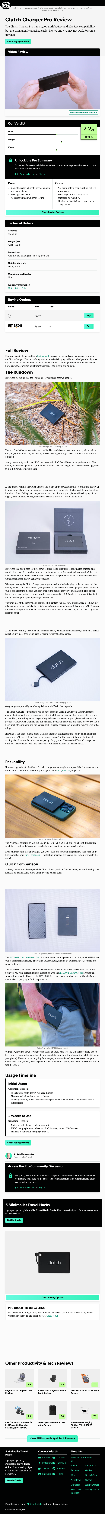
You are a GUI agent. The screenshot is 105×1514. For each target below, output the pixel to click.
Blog (73, 1475)
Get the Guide (14, 1220)
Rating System (92, 1484)
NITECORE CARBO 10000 (71, 972)
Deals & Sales (91, 1475)
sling (58, 770)
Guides (88, 1470)
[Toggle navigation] (102, 3)
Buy (89, 316)
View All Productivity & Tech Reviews (52, 1438)
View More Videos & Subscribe (83, 112)
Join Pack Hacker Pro (25, 174)
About (74, 1465)
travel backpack (32, 855)
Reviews (75, 1470)
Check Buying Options (18, 42)
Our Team (75, 1484)
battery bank (43, 356)
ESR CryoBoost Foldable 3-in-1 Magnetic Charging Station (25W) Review (18, 1425)
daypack (66, 770)
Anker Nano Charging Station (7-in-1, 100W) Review (81, 1425)
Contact (88, 1480)
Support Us (90, 1465)
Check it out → (53, 1315)
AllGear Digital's (34, 1504)
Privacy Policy (92, 1489)
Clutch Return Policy (17, 288)
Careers (88, 1457)
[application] (52, 82)
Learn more (58, 10)
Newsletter (76, 1480)
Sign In (42, 174)
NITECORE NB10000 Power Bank (25, 957)
